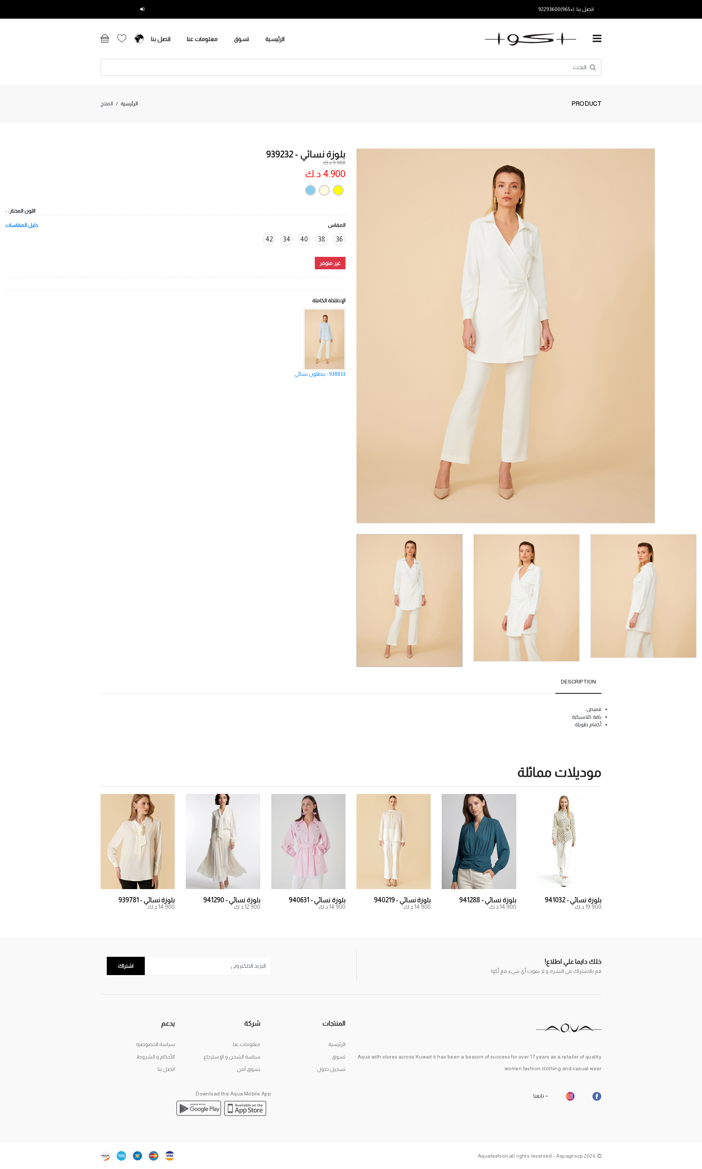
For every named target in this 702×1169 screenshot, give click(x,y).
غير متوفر (330, 263)
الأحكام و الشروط (156, 1057)
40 (304, 239)
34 (286, 239)
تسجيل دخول (124, 9)
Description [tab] (578, 682)
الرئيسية (274, 39)
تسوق (241, 39)
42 (269, 239)
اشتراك (125, 966)
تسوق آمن (248, 1069)
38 (321, 239)
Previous (692, 338)
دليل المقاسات (21, 225)
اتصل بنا (160, 39)
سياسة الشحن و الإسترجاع (232, 1057)
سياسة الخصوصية (155, 1044)
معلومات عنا (202, 39)
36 (339, 239)
